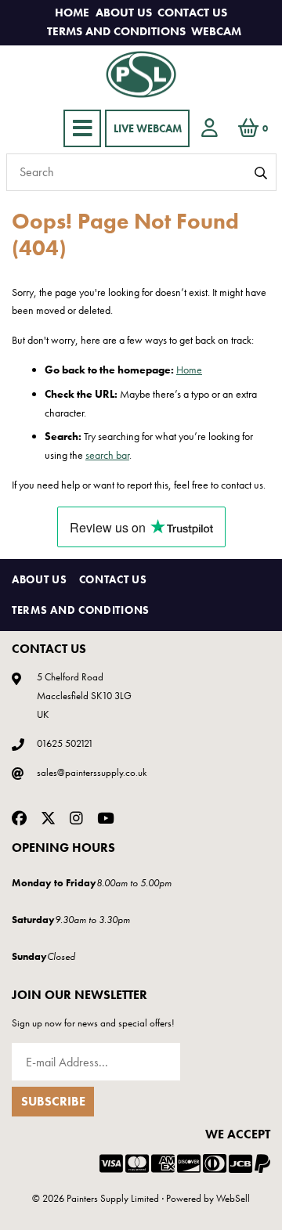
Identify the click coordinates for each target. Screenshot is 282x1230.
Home (72, 12)
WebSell (233, 1198)
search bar (107, 455)
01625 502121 (65, 743)
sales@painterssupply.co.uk (91, 772)
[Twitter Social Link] (48, 817)
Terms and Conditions (116, 31)
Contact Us (192, 12)
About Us (124, 12)
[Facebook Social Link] (19, 817)
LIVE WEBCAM (148, 128)
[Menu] (82, 128)
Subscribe (53, 1101)
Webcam (216, 31)
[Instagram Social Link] (76, 817)
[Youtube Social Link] (105, 817)
